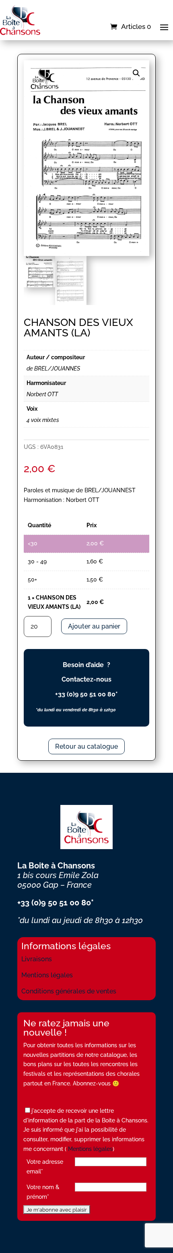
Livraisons (36, 959)
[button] (136, 73)
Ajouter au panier (94, 626)
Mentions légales (47, 975)
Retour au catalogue (86, 746)
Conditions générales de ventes (68, 991)
